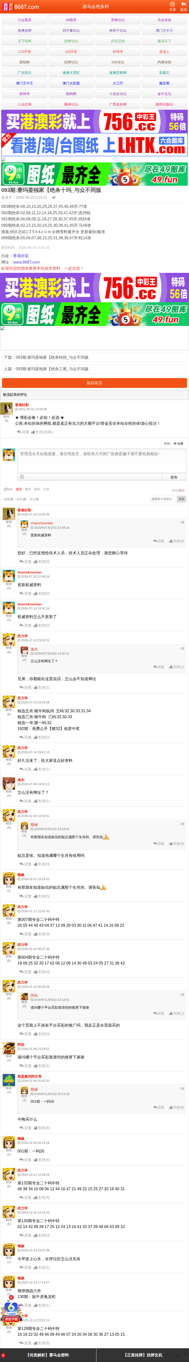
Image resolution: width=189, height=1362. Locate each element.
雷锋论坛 (118, 20)
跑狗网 (71, 94)
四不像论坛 (71, 30)
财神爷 (118, 51)
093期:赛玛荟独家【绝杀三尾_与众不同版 (52, 369)
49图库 (71, 20)
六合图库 (25, 20)
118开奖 (71, 51)
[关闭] (11, 1297)
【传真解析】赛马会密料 (47, 1355)
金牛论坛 (164, 94)
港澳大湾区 (71, 73)
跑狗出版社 (164, 104)
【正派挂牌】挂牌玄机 (142, 1355)
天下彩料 (25, 41)
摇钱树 (24, 62)
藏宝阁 (164, 83)
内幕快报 (164, 62)
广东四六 (25, 73)
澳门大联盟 (71, 83)
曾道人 (164, 51)
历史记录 (118, 41)
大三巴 (118, 83)
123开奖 (24, 51)
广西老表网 (117, 104)
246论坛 (117, 62)
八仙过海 (25, 104)
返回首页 (94, 383)
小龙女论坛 (117, 94)
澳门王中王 (164, 30)
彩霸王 (164, 73)
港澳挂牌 (25, 30)
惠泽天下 (164, 41)
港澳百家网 (117, 73)
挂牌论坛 (71, 41)
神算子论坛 (117, 30)
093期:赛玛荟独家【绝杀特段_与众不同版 (52, 357)
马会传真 (164, 20)
